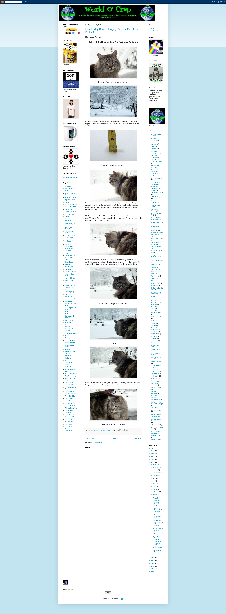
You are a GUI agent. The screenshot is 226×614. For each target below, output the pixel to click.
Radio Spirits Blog (70, 343)
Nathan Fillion (155, 283)
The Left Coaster (70, 391)
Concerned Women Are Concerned (154, 171)
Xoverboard (68, 426)
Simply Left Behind (71, 373)
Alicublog (68, 186)
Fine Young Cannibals (154, 201)
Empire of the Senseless (69, 241)
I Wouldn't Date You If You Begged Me (156, 246)
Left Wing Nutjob (70, 292)
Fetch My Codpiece (157, 197)
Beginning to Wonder (71, 197)
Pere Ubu (68, 335)
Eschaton (68, 244)
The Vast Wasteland (154, 392)
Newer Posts (90, 439)
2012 (153, 566)
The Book (154, 381)
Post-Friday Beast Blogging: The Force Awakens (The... (156, 540)
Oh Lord (153, 300)
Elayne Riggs (69, 238)
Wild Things (111, 433)
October (155, 470)
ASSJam (153, 138)
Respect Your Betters (155, 346)
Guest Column (95, 433)
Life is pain (154, 265)
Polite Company (70, 340)
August (155, 475)
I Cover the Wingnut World (155, 241)
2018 (153, 456)
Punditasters (155, 334)
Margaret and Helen (71, 299)
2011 (153, 569)
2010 (153, 571)
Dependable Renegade (69, 219)
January (155, 495)
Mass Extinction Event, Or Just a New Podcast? (157, 523)
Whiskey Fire (69, 422)
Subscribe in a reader (70, 178)
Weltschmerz (155, 417)
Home (114, 439)
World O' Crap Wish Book (155, 432)
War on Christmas (156, 410)
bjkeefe (67, 202)
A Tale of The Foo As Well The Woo (157, 510)
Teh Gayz (154, 378)
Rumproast (68, 356)
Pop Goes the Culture (155, 326)
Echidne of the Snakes (69, 232)
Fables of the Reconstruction (69, 247)
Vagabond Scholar (71, 417)
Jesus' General (69, 280)
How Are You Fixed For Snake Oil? (157, 233)
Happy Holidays (156, 226)
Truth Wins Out (69, 414)
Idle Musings (69, 267)
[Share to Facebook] (124, 430)
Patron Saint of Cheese (69, 329)
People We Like (156, 317)
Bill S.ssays (154, 149)
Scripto (67, 364)
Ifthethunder (68, 269)
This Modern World (71, 408)
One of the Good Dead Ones (156, 303)
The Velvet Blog (70, 406)
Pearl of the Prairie (71, 333)
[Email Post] (113, 430)
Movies (153, 278)
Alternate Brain (69, 188)
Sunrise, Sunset (157, 547)
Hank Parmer (103, 433)
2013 (153, 563)
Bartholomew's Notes (71, 191)
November (156, 467)
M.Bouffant (68, 294)
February (156, 492)
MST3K (153, 281)
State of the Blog (156, 361)
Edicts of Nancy (70, 235)
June (154, 481)
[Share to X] (122, 430)
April (154, 486)
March (155, 489)
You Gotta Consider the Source (71, 429)
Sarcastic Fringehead (68, 361)
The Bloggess (69, 385)
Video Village (155, 408)
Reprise (153, 338)
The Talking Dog (70, 403)
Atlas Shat (154, 140)
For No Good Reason (155, 210)
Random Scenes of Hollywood (156, 516)
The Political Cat (70, 396)
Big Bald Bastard (70, 200)
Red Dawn (154, 336)
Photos (153, 321)
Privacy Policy (155, 30)
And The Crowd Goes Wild (156, 135)
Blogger (121, 599)
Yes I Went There (156, 435)
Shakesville (68, 367)
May (154, 484)
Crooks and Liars (70, 212)
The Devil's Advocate (154, 384)
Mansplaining (155, 267)
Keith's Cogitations (157, 260)
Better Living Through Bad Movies (155, 144)
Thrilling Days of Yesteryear (70, 411)
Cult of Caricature (156, 178)
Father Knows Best (157, 193)
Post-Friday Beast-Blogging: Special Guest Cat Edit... (156, 501)
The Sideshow (69, 401)
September (156, 473)
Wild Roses (68, 424)
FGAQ (67, 253)
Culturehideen (155, 182)
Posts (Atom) (98, 442)
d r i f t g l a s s (69, 214)
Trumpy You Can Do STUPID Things (157, 403)
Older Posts (137, 439)
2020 (153, 451)
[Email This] (118, 430)
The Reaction (69, 398)
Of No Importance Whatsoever (70, 308)
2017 (153, 459)
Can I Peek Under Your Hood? (156, 154)
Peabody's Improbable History (157, 311)
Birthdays (154, 151)
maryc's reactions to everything (156, 270)
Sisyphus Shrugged (71, 376)
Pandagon (68, 322)
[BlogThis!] (120, 430)
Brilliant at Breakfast (71, 204)
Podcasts (154, 323)
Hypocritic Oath (155, 238)
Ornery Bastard (69, 320)
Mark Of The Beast (71, 301)
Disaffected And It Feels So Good (70, 224)
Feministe (68, 251)
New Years (154, 286)
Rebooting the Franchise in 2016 (157, 551)
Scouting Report (156, 349)
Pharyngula (68, 338)
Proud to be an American (155, 330)
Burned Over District (71, 207)
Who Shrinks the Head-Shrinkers (156, 420)
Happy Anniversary (157, 222)
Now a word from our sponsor (156, 293)
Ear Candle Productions (68, 228)
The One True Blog (71, 394)
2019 (153, 454)
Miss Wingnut (155, 276)
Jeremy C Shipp (70, 278)
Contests (153, 176)
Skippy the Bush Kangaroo (70, 379)
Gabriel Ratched (70, 255)
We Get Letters (155, 414)
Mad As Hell (68, 296)
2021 (153, 448)
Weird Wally (68, 419)
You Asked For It (156, 439)
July (154, 478)
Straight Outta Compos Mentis (156, 370)
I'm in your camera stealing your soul (156, 255)
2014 (153, 560)
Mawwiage (154, 274)
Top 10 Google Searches (155, 396)
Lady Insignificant (70, 285)
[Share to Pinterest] (127, 430)
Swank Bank (155, 374)
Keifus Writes (69, 283)
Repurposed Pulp (156, 341)
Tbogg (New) (69, 382)
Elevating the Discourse (155, 185)
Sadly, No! (68, 358)
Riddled (67, 349)
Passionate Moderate (68, 325)
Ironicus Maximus (70, 271)
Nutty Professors (156, 296)
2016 (153, 462)
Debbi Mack (68, 216)
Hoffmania (68, 264)
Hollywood (154, 230)
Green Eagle (69, 262)
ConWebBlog (69, 209)
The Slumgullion (156, 387)
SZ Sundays (154, 376)
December (156, 464)
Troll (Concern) (155, 400)
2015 (153, 558)
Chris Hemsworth (156, 162)
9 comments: (107, 430)
